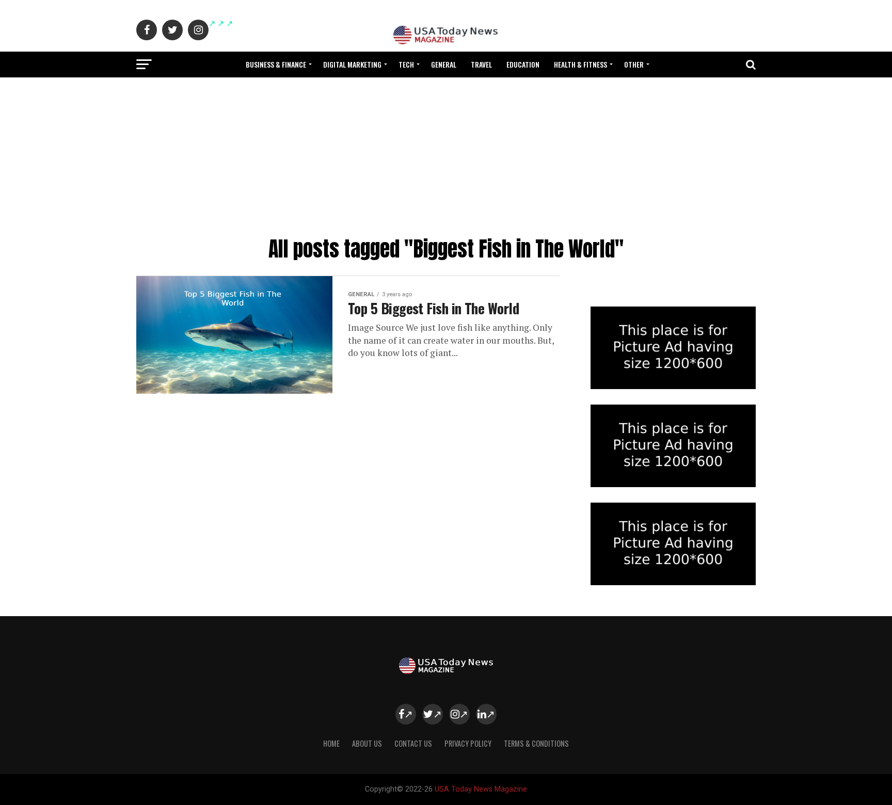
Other (634, 64)
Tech (406, 64)
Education (522, 64)
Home (331, 743)
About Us (367, 743)
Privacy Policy (467, 743)
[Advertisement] (446, 155)
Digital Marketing (352, 64)
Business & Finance (276, 64)
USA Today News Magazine (481, 789)
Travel (481, 64)
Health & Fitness (580, 64)
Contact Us (413, 743)
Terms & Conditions (536, 743)
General (443, 64)
